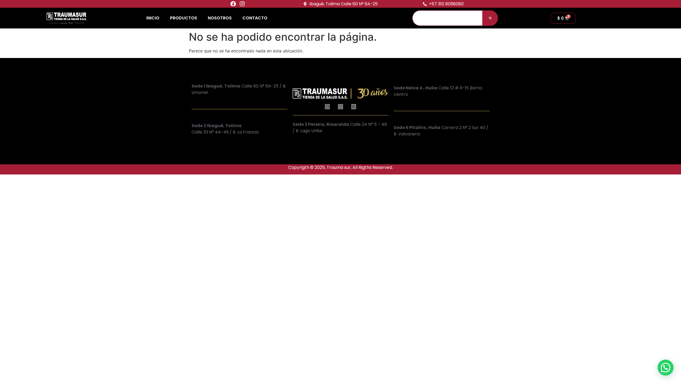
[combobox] (447, 18)
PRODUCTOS (183, 18)
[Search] (490, 18)
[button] (666, 368)
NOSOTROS (220, 18)
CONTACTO (254, 18)
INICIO (152, 18)
